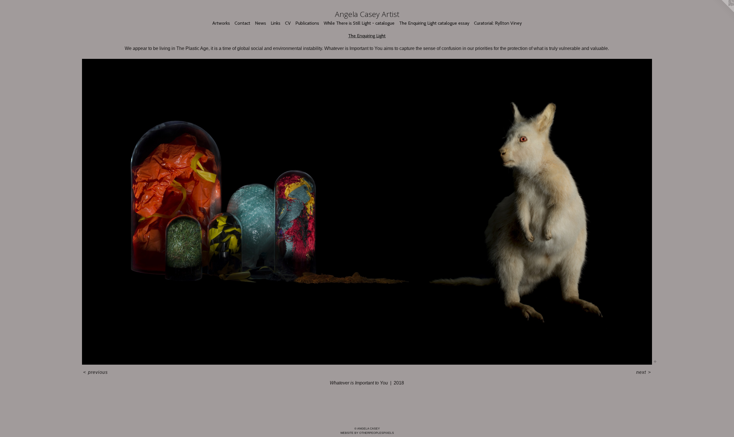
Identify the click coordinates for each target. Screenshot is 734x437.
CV (288, 23)
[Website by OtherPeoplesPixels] (722, 11)
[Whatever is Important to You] (367, 212)
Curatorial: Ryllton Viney (498, 23)
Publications (307, 23)
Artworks (221, 23)
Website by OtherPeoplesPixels (367, 432)
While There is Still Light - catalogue (359, 23)
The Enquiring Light (367, 35)
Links (275, 23)
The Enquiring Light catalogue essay (434, 23)
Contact (242, 23)
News (260, 23)
